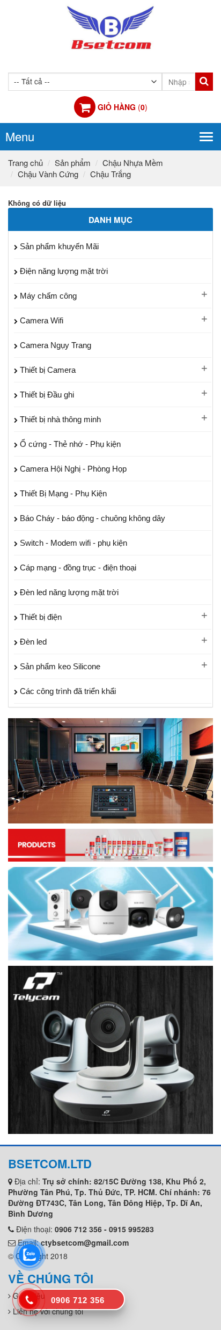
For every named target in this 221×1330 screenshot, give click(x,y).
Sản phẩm (73, 162)
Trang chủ (25, 162)
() (123, 107)
